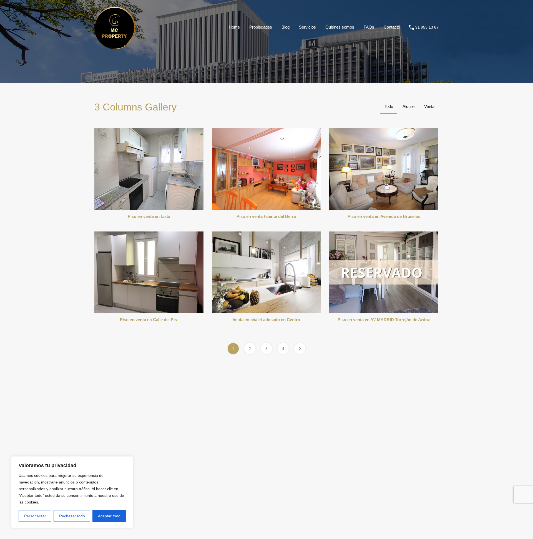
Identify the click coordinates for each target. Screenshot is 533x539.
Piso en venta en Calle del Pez (149, 319)
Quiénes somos (339, 27)
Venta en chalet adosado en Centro (266, 319)
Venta (429, 106)
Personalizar (35, 516)
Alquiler (409, 106)
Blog (285, 27)
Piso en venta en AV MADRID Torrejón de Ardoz (384, 319)
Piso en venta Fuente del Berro (266, 216)
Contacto (392, 27)
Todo (388, 106)
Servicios (307, 27)
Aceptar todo (109, 516)
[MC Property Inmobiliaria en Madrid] (114, 46)
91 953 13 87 (427, 27)
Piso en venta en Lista (149, 216)
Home (234, 27)
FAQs (369, 27)
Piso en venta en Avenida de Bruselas (384, 216)
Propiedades (260, 27)
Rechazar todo (72, 516)
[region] (72, 492)
